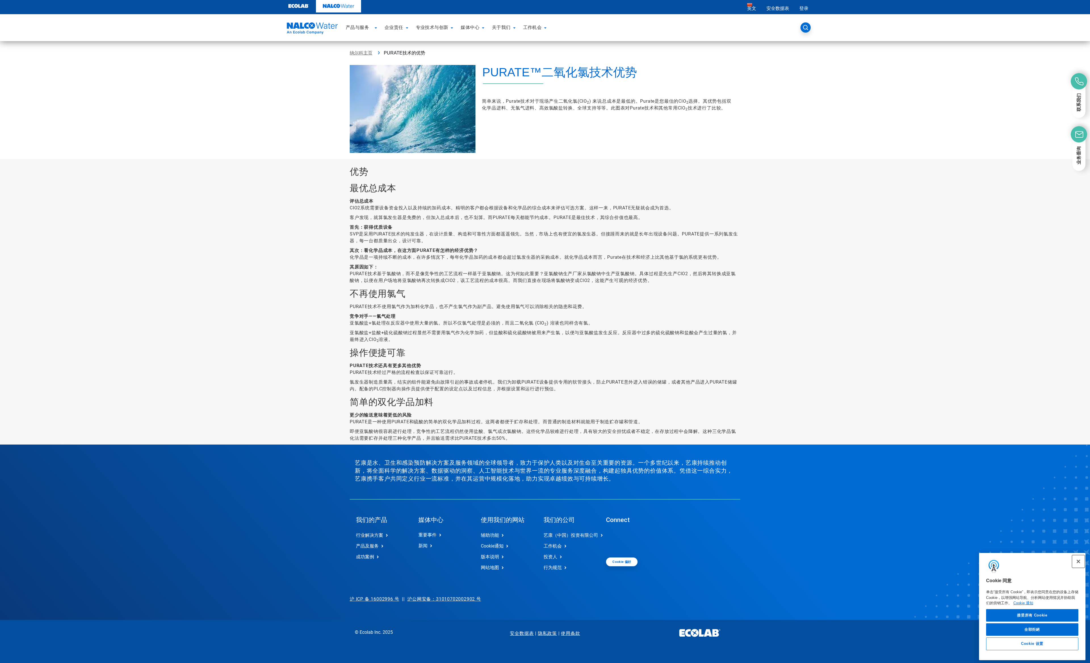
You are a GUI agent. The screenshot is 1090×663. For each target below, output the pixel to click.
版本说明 (490, 556)
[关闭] (1078, 561)
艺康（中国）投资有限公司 (569, 535)
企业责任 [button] (394, 27)
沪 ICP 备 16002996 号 (374, 599)
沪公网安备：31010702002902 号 (444, 599)
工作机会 (553, 546)
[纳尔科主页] (311, 29)
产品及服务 (367, 546)
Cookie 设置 (1032, 643)
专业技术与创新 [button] (432, 27)
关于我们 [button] (501, 27)
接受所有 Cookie (1032, 615)
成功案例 (365, 556)
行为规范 (553, 567)
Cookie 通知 (1023, 603)
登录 (803, 8)
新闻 (422, 545)
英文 (751, 8)
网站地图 (490, 567)
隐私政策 (547, 633)
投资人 (550, 556)
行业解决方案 (369, 535)
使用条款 (570, 633)
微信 (614, 540)
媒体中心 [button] (470, 27)
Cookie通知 (492, 546)
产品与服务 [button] (357, 27)
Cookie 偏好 (621, 562)
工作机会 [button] (532, 27)
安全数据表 (777, 8)
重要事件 (427, 535)
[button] (376, 27)
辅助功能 (490, 535)
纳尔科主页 (361, 53)
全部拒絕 (1032, 629)
